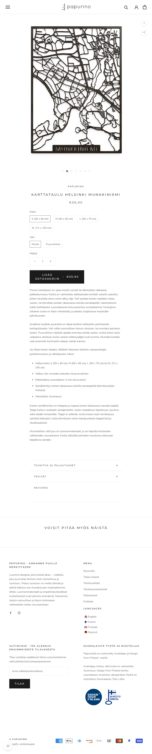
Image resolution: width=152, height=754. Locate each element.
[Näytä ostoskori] (144, 7)
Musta (35, 244)
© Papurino (18, 739)
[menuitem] (90, 616)
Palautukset (90, 595)
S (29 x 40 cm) (40, 219)
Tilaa (20, 683)
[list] (91, 624)
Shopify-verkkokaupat (22, 744)
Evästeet (88, 601)
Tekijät (40, 476)
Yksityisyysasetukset (95, 589)
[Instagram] (19, 612)
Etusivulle (89, 571)
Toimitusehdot (91, 583)
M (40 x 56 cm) (64, 219)
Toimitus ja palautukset (55, 465)
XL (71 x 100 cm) (41, 228)
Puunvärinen (53, 244)
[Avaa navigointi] (8, 7)
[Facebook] (10, 612)
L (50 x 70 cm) (88, 219)
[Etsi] (126, 7)
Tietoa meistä (91, 577)
